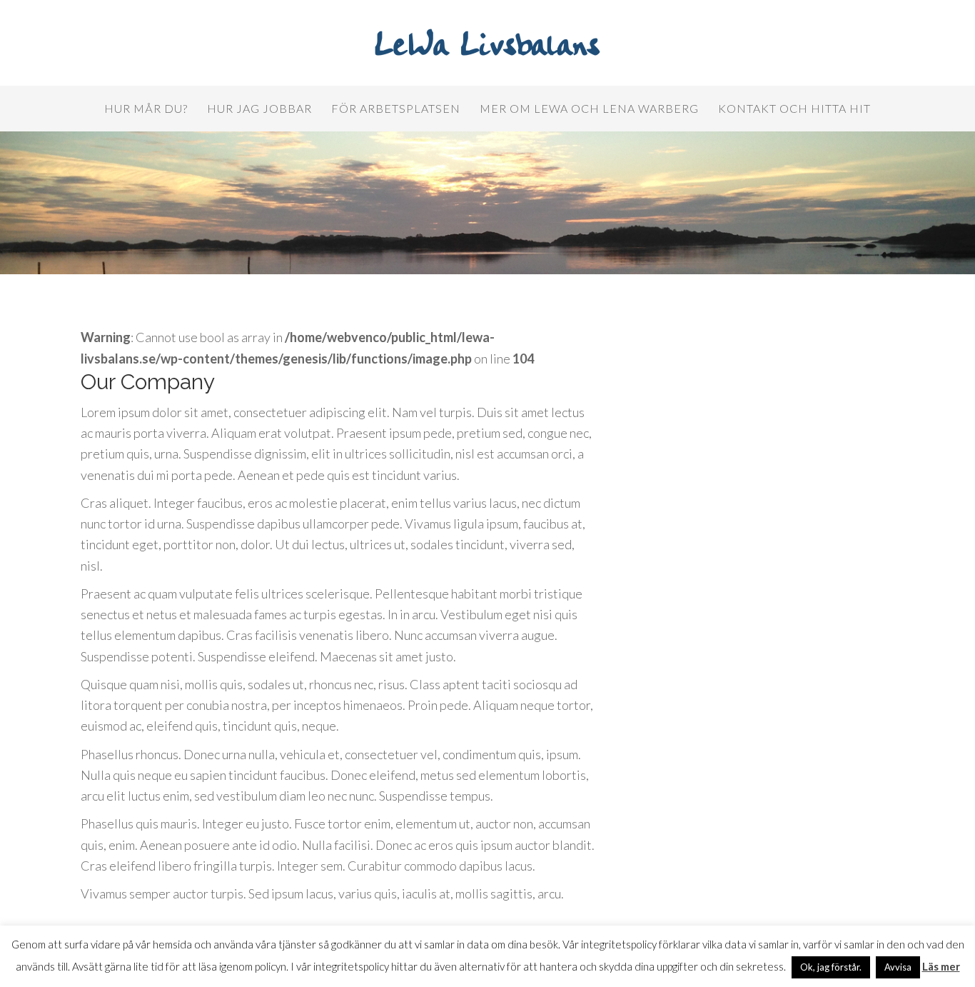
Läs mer (941, 966)
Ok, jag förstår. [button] (831, 967)
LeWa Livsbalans (487, 46)
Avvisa (897, 967)
